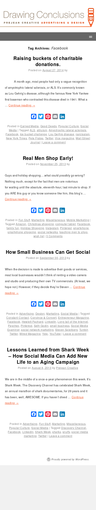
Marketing (37, 220)
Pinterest (66, 228)
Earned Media (29, 126)
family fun (12, 228)
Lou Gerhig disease (61, 134)
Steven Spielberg (66, 329)
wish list (38, 236)
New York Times (16, 138)
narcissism (83, 134)
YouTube (55, 334)
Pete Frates (36, 138)
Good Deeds (48, 126)
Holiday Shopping (32, 228)
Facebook (12, 134)
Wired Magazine (30, 334)
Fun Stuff (24, 220)
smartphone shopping (22, 232)
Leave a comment (54, 142)
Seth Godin (41, 325)
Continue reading (21, 105)
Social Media (69, 313)
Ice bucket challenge (33, 134)
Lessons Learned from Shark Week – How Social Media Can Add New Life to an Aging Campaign (48, 355)
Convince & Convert (43, 317)
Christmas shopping (41, 224)
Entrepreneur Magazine (73, 317)
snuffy (66, 432)
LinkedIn (50, 321)
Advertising (26, 313)
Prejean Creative (67, 368)
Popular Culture (68, 126)
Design (40, 313)
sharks (56, 432)
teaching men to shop (73, 232)
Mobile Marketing (78, 220)
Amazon (21, 224)
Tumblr (83, 329)
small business (59, 325)
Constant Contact (17, 317)
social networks (48, 232)
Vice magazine (64, 138)
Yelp (45, 334)
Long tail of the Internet (73, 321)
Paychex (13, 325)
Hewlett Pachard (33, 321)
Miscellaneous (55, 220)
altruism (42, 130)
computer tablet (65, 224)
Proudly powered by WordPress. (70, 459)
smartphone (81, 228)
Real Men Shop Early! (48, 158)
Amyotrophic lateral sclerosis (67, 130)
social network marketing (37, 329)
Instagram (52, 228)
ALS (32, 130)
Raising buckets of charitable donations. (48, 61)
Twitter (49, 138)
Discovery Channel (73, 428)
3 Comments (54, 236)
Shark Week (43, 432)
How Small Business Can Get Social (48, 251)
